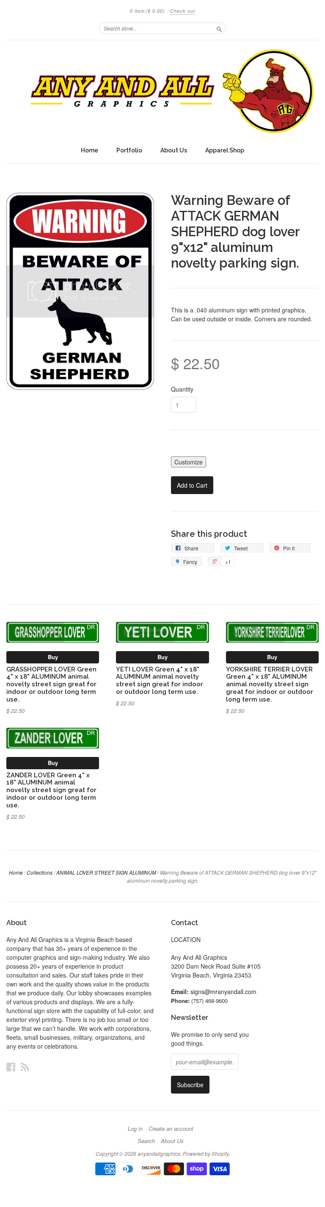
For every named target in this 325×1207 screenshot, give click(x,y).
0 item (147, 11)
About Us (173, 150)
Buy (53, 657)
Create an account (171, 1129)
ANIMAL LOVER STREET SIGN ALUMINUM (106, 872)
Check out (182, 11)
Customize (188, 462)
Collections (39, 872)
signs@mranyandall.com (223, 991)
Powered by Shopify (206, 1153)
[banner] (162, 91)
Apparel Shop (224, 150)
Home (89, 150)
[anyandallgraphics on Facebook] (11, 1067)
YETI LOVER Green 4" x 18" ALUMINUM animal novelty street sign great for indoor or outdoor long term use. (159, 680)
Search (146, 1141)
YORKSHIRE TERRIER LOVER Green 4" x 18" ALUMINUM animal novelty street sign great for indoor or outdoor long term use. (269, 684)
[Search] (219, 27)
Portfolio (129, 150)
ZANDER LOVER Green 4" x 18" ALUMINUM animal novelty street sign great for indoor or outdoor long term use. (51, 790)
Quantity (182, 389)
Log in (135, 1129)
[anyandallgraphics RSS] (25, 1067)
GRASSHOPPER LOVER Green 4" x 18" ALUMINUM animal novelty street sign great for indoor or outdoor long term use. (51, 684)
